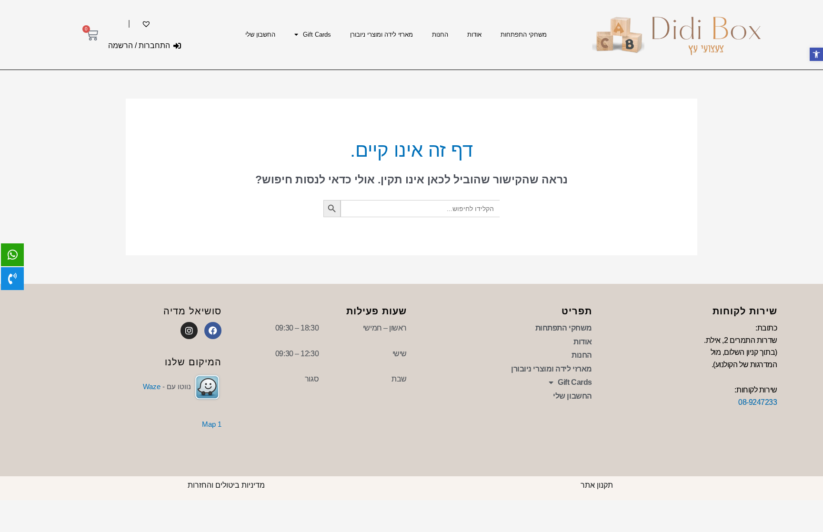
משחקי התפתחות (524, 34)
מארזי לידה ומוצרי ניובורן (381, 34)
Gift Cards (317, 34)
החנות (440, 34)
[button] (816, 54)
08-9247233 (757, 402)
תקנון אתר (597, 485)
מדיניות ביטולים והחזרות (226, 485)
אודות (474, 34)
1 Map (211, 424)
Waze (152, 386)
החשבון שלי (260, 34)
